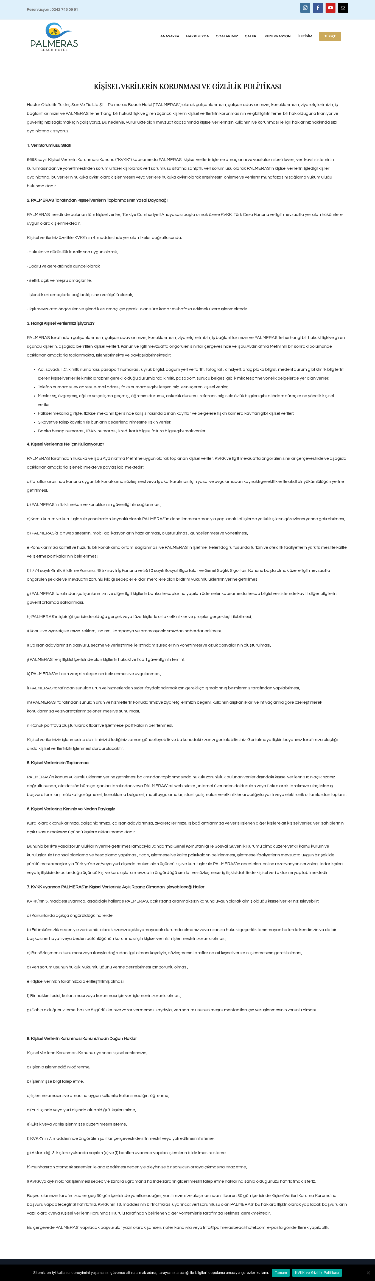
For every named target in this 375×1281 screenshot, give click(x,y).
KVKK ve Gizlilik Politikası (317, 1272)
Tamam (281, 1272)
